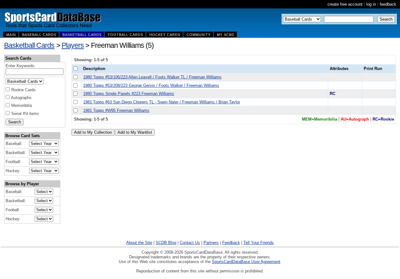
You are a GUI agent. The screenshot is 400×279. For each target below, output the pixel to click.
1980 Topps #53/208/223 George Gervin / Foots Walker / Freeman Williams (151, 85)
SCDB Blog (166, 242)
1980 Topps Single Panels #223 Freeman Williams (128, 93)
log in (371, 4)
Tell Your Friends (258, 242)
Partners (211, 242)
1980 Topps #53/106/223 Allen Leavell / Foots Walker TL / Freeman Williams (152, 77)
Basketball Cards (29, 45)
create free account (345, 4)
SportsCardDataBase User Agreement (246, 261)
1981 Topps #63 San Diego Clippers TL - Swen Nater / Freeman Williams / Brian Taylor (161, 102)
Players (73, 45)
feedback (388, 4)
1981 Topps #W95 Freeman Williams (116, 110)
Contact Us (190, 242)
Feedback (231, 242)
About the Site (139, 242)
